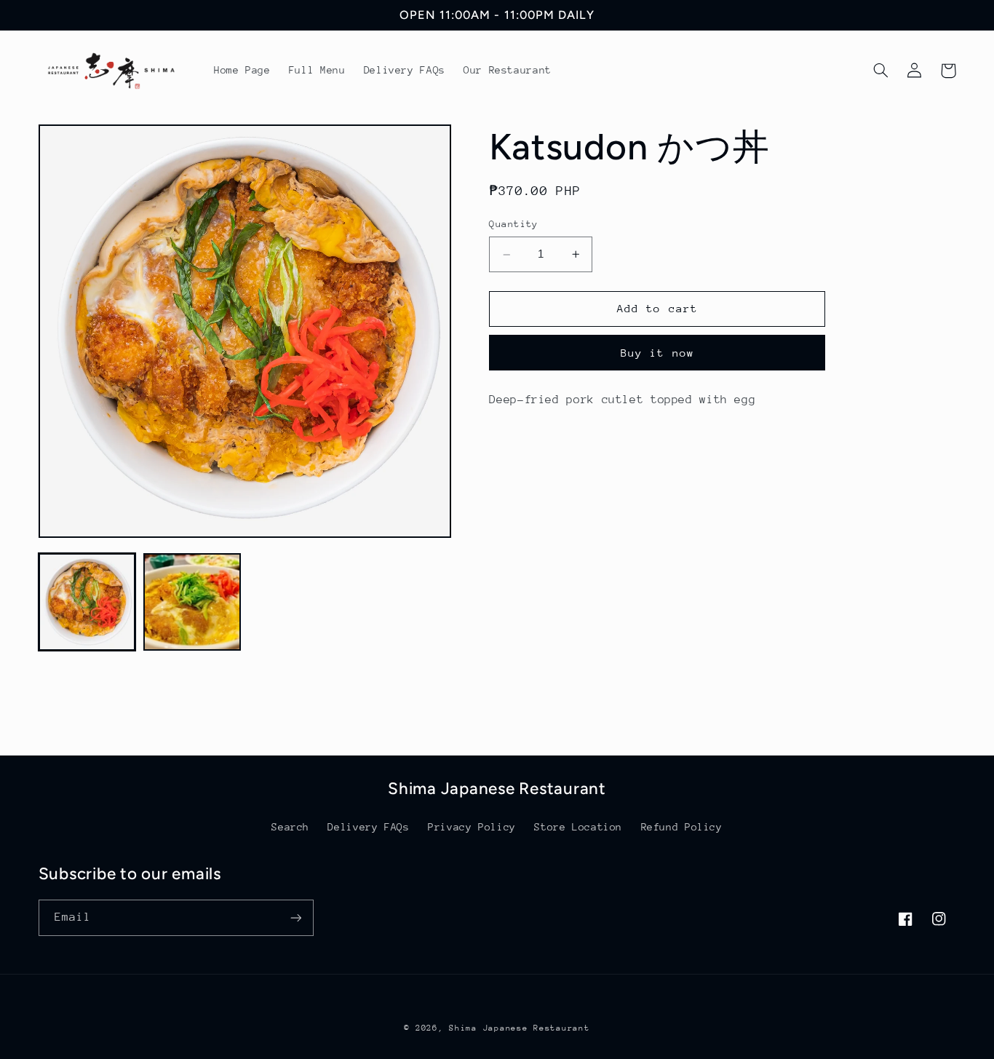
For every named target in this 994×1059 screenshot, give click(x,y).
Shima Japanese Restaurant (519, 1028)
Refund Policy (682, 827)
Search (290, 827)
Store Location (578, 827)
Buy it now (657, 352)
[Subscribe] (295, 917)
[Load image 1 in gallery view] (87, 602)
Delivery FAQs (368, 827)
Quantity (513, 224)
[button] (881, 70)
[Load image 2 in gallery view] (192, 602)
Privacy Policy (472, 827)
